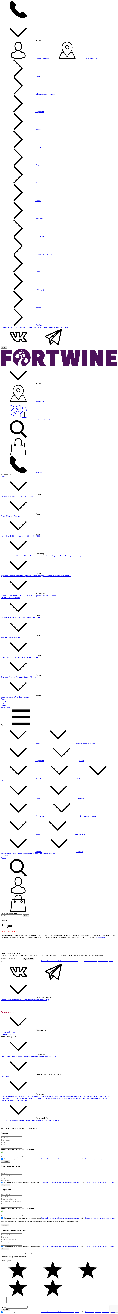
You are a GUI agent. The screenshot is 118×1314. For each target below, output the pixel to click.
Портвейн (39, 112)
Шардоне (55, 556)
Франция (5, 576)
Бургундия (37, 596)
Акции (38, 307)
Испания (20, 576)
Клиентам (35, 327)
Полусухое (13, 496)
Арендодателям (54, 1120)
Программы (5, 1076)
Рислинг (34, 556)
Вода (37, 272)
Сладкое (4, 496)
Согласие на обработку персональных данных (98, 960)
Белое (3, 516)
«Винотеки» (100, 937)
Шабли (22, 596)
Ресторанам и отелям (30, 1120)
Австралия (50, 576)
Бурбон (38, 325)
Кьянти (10, 596)
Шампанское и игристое (45, 94)
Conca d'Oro (14, 697)
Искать (26, 916)
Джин (38, 183)
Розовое (17, 516)
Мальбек (20, 556)
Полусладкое (23, 496)
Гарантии (27, 327)
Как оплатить (6, 327)
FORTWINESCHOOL (44, 419)
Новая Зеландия (38, 576)
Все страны (66, 576)
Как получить (17, 327)
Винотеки (39, 401)
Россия (58, 576)
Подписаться (28, 959)
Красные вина (6, 1007)
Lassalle (27, 697)
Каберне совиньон (8, 556)
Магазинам (43, 1120)
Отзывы (12, 1032)
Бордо (4, 596)
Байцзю (4, 705)
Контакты (5, 1032)
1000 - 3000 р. (16, 536)
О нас (45, 327)
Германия (28, 576)
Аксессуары (40, 290)
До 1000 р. (5, 536)
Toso (21, 697)
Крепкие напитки (38, 1000)
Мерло (27, 556)
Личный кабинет (42, 58)
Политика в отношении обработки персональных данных (70, 1096)
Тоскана (29, 596)
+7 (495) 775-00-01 (43, 473)
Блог (58, 327)
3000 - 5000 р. (27, 536)
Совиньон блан (44, 556)
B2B (41, 327)
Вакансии (47, 1056)
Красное (10, 516)
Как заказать (6, 1096)
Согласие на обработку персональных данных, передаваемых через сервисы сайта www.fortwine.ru (56, 1097)
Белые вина (5, 1003)
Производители (36, 1056)
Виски (38, 129)
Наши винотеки (90, 58)
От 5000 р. (37, 536)
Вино (37, 76)
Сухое (31, 496)
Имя (3, 1305)
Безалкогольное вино (44, 254)
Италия (12, 576)
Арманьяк (39, 218)
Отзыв (3, 1303)
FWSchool (64, 327)
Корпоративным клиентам (11, 1120)
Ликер (38, 201)
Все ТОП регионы (49, 596)
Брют (3, 657)
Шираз (62, 556)
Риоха (16, 596)
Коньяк (38, 147)
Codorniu (5, 697)
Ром (37, 165)
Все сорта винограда (73, 556)
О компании (17, 1056)
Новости (52, 327)
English (54, 1056)
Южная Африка (30, 677)
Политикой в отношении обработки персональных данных (59, 960)
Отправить (5, 1310)
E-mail (3, 1307)
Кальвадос (39, 236)
